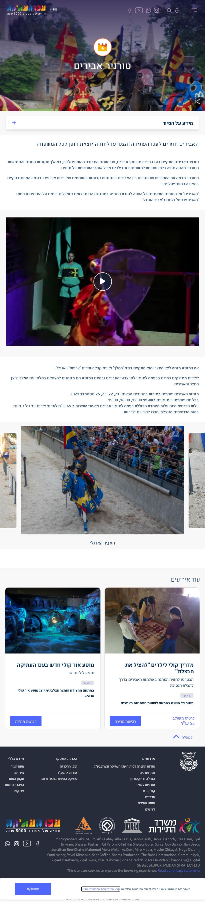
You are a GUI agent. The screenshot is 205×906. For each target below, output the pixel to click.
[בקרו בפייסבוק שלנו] (129, 9)
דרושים (150, 809)
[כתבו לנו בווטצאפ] (148, 9)
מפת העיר (17, 766)
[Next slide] (10, 485)
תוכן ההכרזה (68, 766)
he (54, 9)
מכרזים (150, 797)
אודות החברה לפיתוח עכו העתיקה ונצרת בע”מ (124, 766)
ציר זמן (19, 772)
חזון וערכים (147, 772)
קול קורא (149, 791)
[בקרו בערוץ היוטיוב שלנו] (139, 9)
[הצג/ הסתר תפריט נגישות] (177, 10)
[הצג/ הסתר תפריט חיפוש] (169, 10)
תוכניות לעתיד (145, 785)
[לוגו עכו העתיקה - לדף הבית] (26, 9)
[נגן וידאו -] (102, 281)
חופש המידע (146, 803)
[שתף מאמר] (197, 101)
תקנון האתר (16, 778)
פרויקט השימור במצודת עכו (58, 778)
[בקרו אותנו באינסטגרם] (156, 9)
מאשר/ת (33, 889)
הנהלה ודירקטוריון (142, 778)
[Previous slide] (194, 485)
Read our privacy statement (179, 870)
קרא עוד (187, 695)
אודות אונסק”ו (67, 772)
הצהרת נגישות (14, 785)
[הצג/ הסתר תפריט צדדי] (192, 9)
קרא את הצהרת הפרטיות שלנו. (101, 889)
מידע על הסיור (178, 123)
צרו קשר (18, 791)
